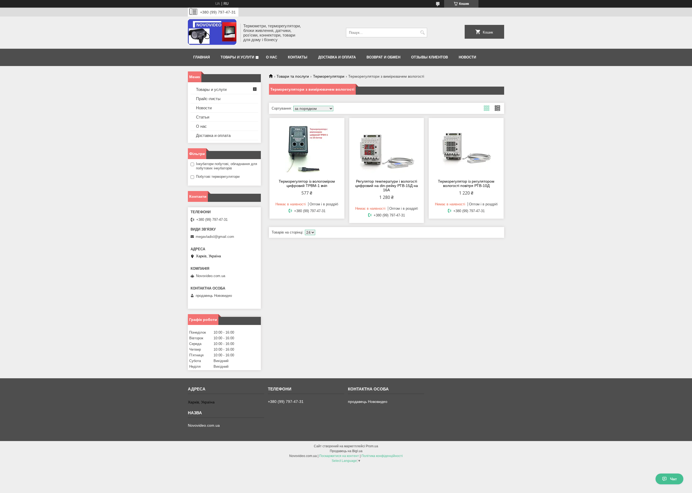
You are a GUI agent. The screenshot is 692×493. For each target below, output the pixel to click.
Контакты (297, 57)
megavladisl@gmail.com (215, 237)
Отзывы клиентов (429, 57)
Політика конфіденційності (382, 456)
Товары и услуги (237, 57)
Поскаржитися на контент (339, 456)
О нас (271, 57)
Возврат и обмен (383, 57)
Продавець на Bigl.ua (346, 451)
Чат (673, 479)
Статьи (202, 117)
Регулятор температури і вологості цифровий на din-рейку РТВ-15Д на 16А (386, 185)
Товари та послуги (293, 76)
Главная (201, 57)
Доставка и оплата (337, 57)
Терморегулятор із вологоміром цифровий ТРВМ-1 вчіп (307, 183)
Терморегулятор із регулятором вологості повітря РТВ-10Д (466, 183)
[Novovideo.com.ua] (212, 32)
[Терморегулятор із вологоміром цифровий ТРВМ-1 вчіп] (307, 148)
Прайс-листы (208, 98)
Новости (467, 57)
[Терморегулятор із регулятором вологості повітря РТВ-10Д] (466, 148)
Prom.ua (372, 446)
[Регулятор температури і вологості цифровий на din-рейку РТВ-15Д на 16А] (386, 148)
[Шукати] (422, 32)
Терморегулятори (328, 76)
